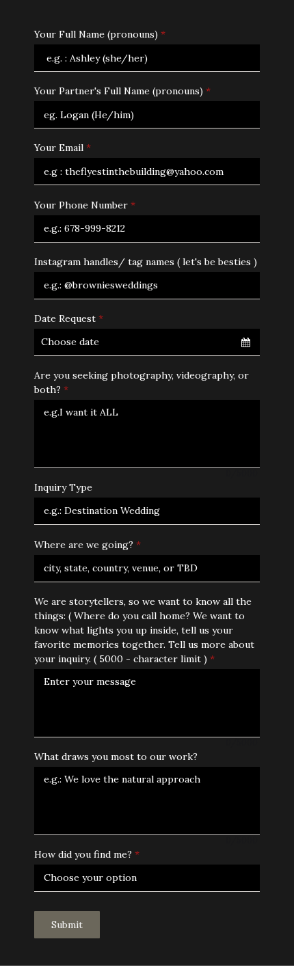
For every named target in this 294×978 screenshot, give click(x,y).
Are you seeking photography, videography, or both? (141, 382)
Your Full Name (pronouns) (99, 34)
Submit (67, 925)
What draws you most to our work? (116, 756)
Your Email (62, 147)
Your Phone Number (84, 205)
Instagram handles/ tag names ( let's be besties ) (145, 262)
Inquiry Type (63, 487)
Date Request (68, 318)
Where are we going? (87, 545)
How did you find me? (86, 854)
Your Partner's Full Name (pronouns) (122, 91)
